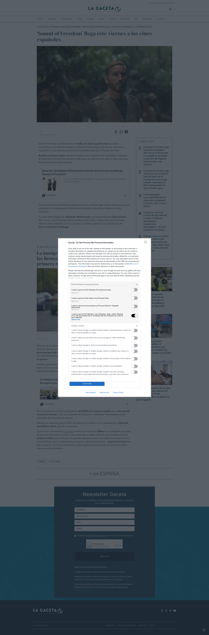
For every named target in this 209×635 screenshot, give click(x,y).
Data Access (104, 392)
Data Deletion (91, 392)
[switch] (134, 289)
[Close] (146, 243)
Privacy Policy (118, 392)
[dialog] (104, 317)
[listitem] (104, 284)
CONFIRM (87, 384)
